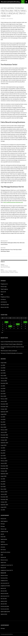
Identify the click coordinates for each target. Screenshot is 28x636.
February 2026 (4, 378)
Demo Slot (3, 536)
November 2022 (4, 468)
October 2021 (4, 502)
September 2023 (4, 442)
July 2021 (3, 509)
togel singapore (4, 521)
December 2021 (4, 496)
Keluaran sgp (4, 286)
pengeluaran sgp (4, 531)
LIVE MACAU (4, 302)
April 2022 (3, 486)
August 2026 (3, 362)
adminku (11, 18)
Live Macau (3, 299)
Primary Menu (26, 1)
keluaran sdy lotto (5, 307)
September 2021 (4, 504)
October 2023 (4, 440)
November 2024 (4, 406)
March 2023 (3, 458)
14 (17, 324)
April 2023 (3, 455)
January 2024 (4, 432)
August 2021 (3, 507)
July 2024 (3, 416)
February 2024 (4, 429)
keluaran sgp (3, 529)
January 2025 (4, 401)
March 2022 (3, 489)
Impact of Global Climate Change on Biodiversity (11, 344)
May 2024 (3, 422)
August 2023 (3, 445)
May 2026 (3, 370)
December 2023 (4, 434)
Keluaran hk (3, 518)
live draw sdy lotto (5, 609)
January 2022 (4, 494)
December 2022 (4, 465)
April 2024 (3, 424)
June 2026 (3, 367)
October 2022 (4, 471)
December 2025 (4, 383)
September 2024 (4, 411)
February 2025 (4, 398)
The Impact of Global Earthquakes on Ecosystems (11, 353)
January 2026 (4, 380)
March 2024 (3, 427)
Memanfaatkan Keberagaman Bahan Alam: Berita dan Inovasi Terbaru (13, 242)
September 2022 (4, 473)
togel (2, 294)
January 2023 (4, 463)
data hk (2, 534)
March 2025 (3, 396)
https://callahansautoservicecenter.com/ (13, 202)
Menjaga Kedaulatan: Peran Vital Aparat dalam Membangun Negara (11, 249)
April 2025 (3, 393)
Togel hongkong (4, 289)
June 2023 (3, 450)
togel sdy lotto (4, 614)
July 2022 (3, 478)
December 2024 (4, 404)
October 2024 (4, 409)
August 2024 (3, 414)
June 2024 (3, 419)
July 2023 (3, 447)
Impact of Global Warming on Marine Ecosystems (12, 341)
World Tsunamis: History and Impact (9, 350)
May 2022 (3, 484)
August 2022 (3, 476)
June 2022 (3, 481)
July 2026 (3, 365)
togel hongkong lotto (5, 611)
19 (10, 326)
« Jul (2, 332)
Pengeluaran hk (4, 284)
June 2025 (3, 388)
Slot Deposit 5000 (5, 304)
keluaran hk (3, 291)
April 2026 (3, 373)
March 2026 (3, 375)
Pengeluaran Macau (5, 296)
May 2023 (3, 453)
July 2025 (3, 385)
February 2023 (4, 460)
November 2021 (4, 499)
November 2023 (4, 437)
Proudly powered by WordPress (7, 634)
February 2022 (4, 491)
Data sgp (3, 523)
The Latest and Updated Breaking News (11, 2)
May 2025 (3, 391)
